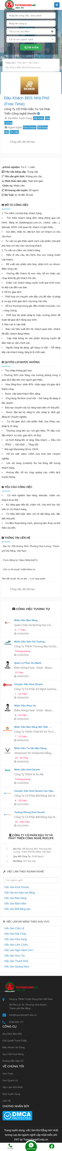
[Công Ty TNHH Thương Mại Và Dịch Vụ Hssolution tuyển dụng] (7, 642)
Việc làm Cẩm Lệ (14, 928)
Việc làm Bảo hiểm (15, 903)
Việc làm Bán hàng (15, 898)
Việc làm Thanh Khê (16, 961)
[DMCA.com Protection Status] (17, 1115)
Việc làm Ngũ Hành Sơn (18, 950)
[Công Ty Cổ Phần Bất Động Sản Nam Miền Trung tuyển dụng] (7, 793)
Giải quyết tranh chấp (14, 1040)
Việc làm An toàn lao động (19, 892)
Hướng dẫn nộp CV (12, 1061)
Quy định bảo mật (12, 1033)
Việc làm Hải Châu (15, 933)
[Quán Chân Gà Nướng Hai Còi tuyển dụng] (7, 622)
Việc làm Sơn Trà (14, 955)
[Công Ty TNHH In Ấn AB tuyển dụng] (7, 770)
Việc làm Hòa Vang (15, 939)
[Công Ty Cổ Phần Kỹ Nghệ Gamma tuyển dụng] (7, 684)
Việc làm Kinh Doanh (16, 887)
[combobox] (31, 32)
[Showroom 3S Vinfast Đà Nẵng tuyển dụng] (7, 750)
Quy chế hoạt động (13, 1054)
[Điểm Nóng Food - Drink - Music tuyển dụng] (7, 665)
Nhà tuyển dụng (11, 1094)
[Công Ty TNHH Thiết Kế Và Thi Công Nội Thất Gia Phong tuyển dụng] (7, 729)
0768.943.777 (16, 1022)
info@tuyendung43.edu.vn (23, 1015)
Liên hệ (6, 1100)
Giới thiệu (7, 1073)
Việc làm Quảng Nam (16, 966)
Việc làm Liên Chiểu (16, 944)
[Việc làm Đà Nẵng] (19, 5)
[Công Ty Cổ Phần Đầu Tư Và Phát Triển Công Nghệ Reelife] (29, 85)
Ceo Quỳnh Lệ (10, 1080)
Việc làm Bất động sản (17, 909)
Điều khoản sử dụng (13, 1047)
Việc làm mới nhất (12, 1087)
